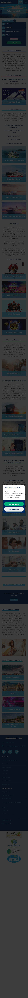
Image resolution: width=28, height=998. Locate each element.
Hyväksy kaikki (14, 504)
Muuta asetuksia (14, 509)
